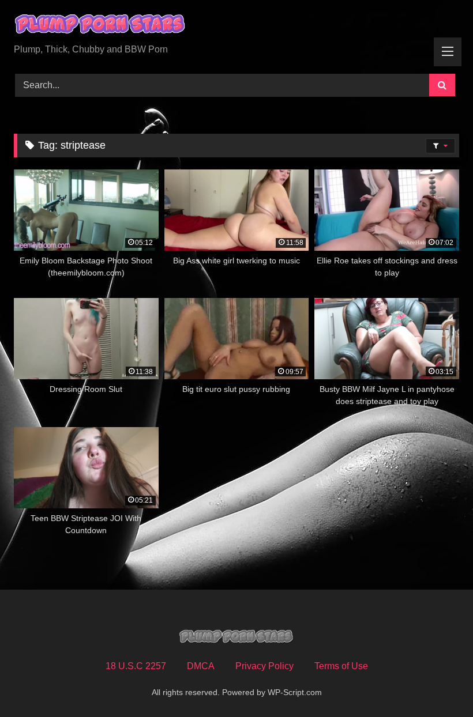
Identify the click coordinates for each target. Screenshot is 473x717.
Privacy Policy (264, 666)
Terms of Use (341, 666)
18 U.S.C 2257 (136, 666)
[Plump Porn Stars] (236, 26)
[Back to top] (437, 682)
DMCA (201, 666)
